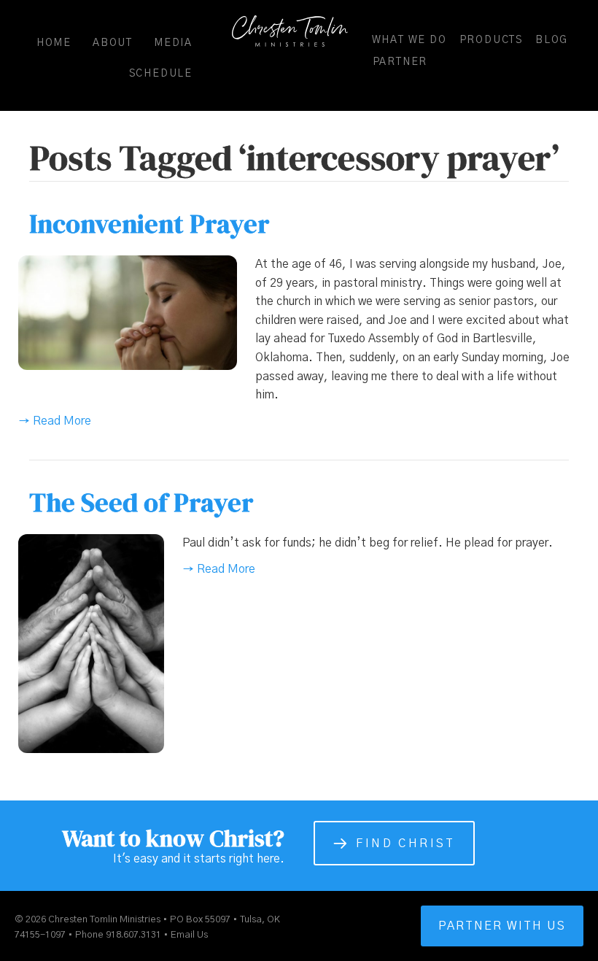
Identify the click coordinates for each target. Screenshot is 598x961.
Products (491, 40)
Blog (551, 40)
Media (173, 43)
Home (53, 43)
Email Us (189, 935)
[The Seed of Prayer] (91, 643)
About (113, 43)
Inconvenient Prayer (149, 224)
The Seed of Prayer (141, 502)
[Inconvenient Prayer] (127, 312)
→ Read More (54, 421)
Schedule (161, 74)
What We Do (409, 40)
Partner (400, 62)
